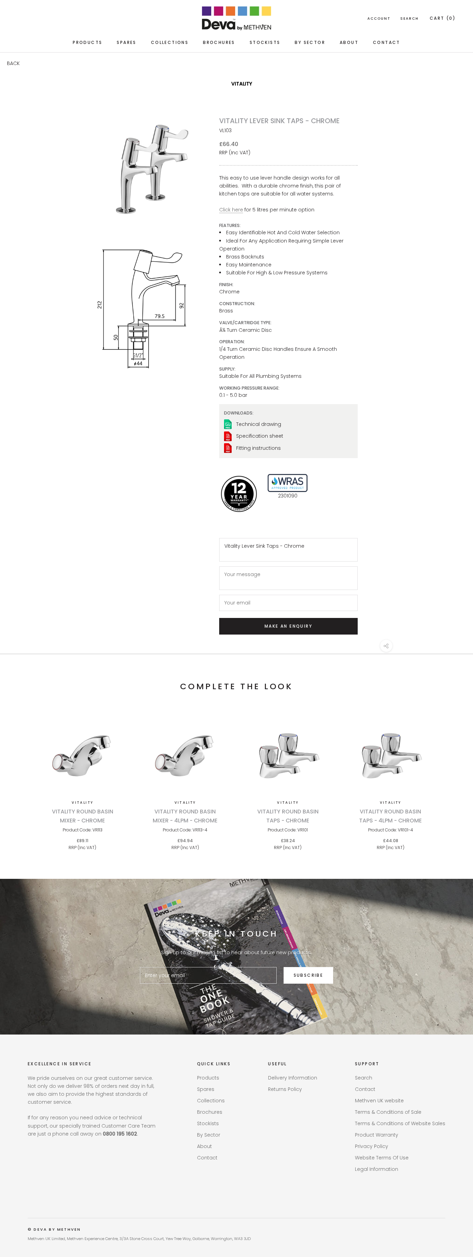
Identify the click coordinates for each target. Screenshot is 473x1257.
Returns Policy (285, 1089)
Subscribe (308, 975)
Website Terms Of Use (382, 1157)
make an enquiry (288, 626)
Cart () (443, 18)
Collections (169, 42)
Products (87, 42)
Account (379, 18)
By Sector (310, 42)
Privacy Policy (371, 1146)
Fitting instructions (258, 448)
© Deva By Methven (54, 1229)
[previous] (21, 776)
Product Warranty (376, 1134)
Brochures (219, 42)
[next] (451, 776)
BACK (13, 63)
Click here (231, 209)
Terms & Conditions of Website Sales (400, 1123)
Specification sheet (259, 435)
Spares (126, 42)
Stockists (265, 42)
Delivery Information (292, 1077)
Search (409, 18)
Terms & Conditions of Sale (388, 1112)
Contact (386, 42)
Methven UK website (379, 1100)
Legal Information (376, 1169)
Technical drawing (258, 424)
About (349, 42)
